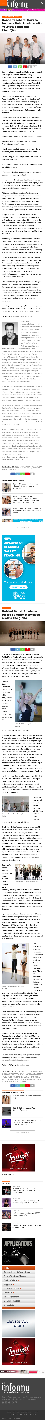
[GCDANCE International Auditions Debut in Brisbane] (6, 1111)
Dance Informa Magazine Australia (18, 1412)
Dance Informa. (23, 1065)
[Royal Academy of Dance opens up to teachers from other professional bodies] (6, 512)
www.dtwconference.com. (12, 460)
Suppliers (8, 1284)
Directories (33, 1414)
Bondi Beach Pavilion (18, 1075)
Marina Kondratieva (10, 1078)
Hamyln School (22, 1076)
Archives (23, 1414)
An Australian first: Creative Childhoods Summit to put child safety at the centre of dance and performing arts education (26, 499)
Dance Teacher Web (23, 316)
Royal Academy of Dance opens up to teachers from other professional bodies (27, 511)
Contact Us (14, 1414)
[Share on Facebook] (10, 66)
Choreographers (11, 1296)
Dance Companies (12, 1301)
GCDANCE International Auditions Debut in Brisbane (26, 1109)
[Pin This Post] (24, 66)
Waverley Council (18, 1081)
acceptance (19, 466)
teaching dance (14, 469)
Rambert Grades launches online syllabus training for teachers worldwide (26, 486)
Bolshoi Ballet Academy (25, 1071)
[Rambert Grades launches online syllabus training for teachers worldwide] (6, 487)
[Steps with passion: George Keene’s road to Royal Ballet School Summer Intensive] (6, 1123)
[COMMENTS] (34, 66)
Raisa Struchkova (26, 1078)
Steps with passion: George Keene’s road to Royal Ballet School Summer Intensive (27, 1122)
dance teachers (24, 468)
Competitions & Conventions (17, 1272)
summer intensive (28, 1079)
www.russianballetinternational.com (15, 1060)
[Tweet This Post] (15, 66)
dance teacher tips (10, 468)
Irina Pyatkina (35, 1076)
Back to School (10, 1280)
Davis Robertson (34, 1075)
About (36, 1412)
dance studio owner (33, 466)
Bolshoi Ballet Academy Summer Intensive (22, 1072)
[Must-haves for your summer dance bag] (6, 1099)
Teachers (8, 1292)
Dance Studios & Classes (15, 1276)
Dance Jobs (9, 1305)
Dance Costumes (11, 1288)
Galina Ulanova (8, 1076)
